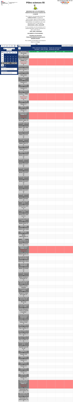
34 (2, 61)
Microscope (23, 301)
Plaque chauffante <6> (24, 339)
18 (7, 61)
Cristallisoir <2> (23, 101)
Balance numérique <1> (23, 66)
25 (7, 63)
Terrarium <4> (23, 363)
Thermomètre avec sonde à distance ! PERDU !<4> (23, 382)
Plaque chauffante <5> (24, 336)
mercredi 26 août (51, 51)
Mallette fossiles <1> (23, 223)
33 (2, 58)
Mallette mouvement (23, 243)
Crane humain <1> (24, 91)
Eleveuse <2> (24, 107)
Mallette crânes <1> (23, 143)
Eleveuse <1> (24, 104)
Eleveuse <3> (24, 110)
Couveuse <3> (23, 88)
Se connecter (65, 3)
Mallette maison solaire (23, 229)
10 (5, 58)
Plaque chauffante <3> (24, 330)
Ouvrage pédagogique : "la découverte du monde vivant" (23, 316)
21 (15, 61)
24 (5, 63)
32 (2, 56)
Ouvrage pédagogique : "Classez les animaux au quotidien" (23, 311)
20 (13, 61)
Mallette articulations (23, 131)
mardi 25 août (42, 51)
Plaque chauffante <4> (24, 333)
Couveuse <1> (23, 82)
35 (2, 63)
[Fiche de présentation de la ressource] (23, 54)
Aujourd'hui (9, 50)
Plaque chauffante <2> (24, 328)
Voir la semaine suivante (67, 45)
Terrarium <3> (23, 360)
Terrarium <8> (23, 374)
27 (13, 63)
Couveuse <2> (23, 85)
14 (15, 58)
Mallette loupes (23, 226)
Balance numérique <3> (23, 69)
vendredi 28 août (68, 51)
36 (2, 65)
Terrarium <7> (23, 371)
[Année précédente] (4, 48)
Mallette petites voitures (23, 261)
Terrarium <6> (23, 368)
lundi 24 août (33, 51)
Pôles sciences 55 (35, 2)
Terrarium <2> (23, 357)
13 (13, 58)
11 (7, 58)
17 (5, 61)
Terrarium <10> (23, 354)
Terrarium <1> (23, 351)
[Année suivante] (14, 48)
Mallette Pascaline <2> (24, 253)
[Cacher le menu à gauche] (19, 48)
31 (2, 54)
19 (10, 61)
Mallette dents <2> (24, 152)
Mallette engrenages (23, 198)
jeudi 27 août (60, 51)
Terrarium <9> (23, 377)
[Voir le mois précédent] (6, 48)
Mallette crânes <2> (23, 146)
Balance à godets (23, 56)
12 (10, 58)
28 (15, 63)
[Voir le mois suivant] (12, 48)
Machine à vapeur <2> (23, 120)
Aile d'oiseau (23, 53)
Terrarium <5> (23, 366)
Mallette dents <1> (24, 149)
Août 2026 (9, 48)
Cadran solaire (23, 75)
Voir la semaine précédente (25, 45)
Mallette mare (24, 232)
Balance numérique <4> (23, 72)
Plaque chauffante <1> (24, 325)
